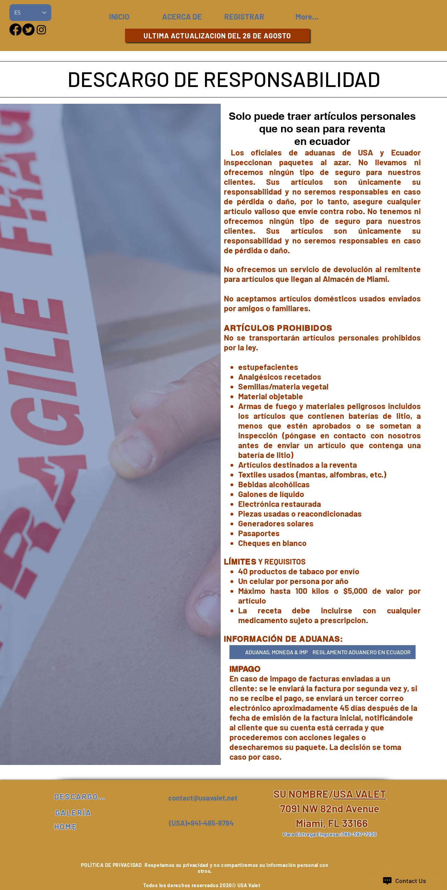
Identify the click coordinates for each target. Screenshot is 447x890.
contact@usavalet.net (202, 798)
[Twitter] (28, 29)
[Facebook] (15, 29)
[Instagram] (41, 29)
